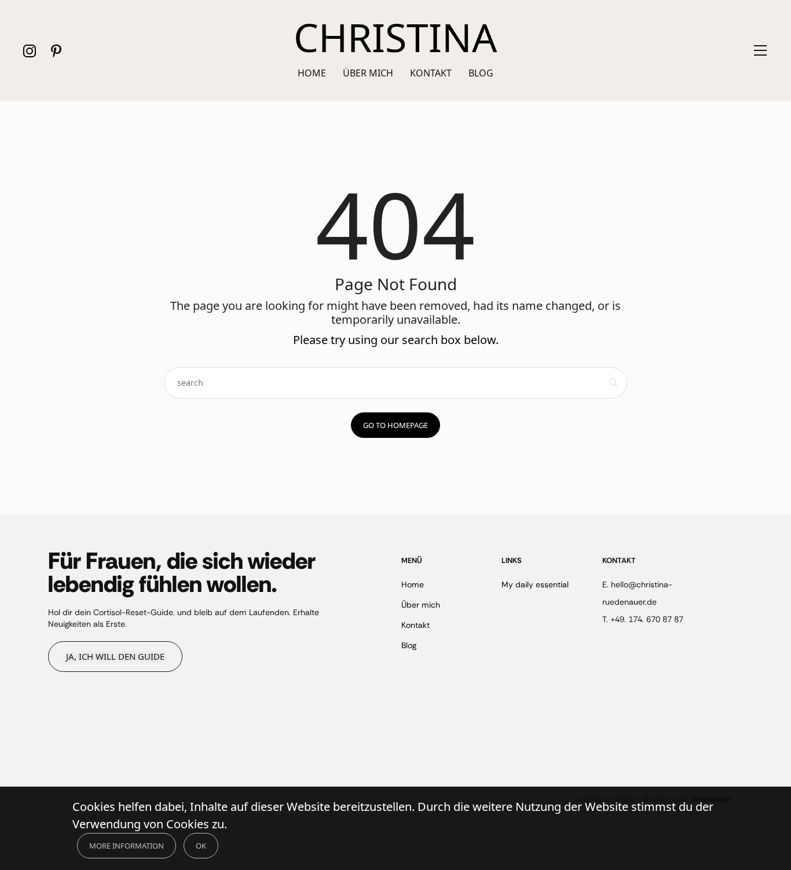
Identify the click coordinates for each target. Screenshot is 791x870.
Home (312, 73)
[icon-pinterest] (55, 50)
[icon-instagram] (29, 50)
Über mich (368, 73)
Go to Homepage (395, 425)
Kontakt (431, 73)
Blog (480, 73)
